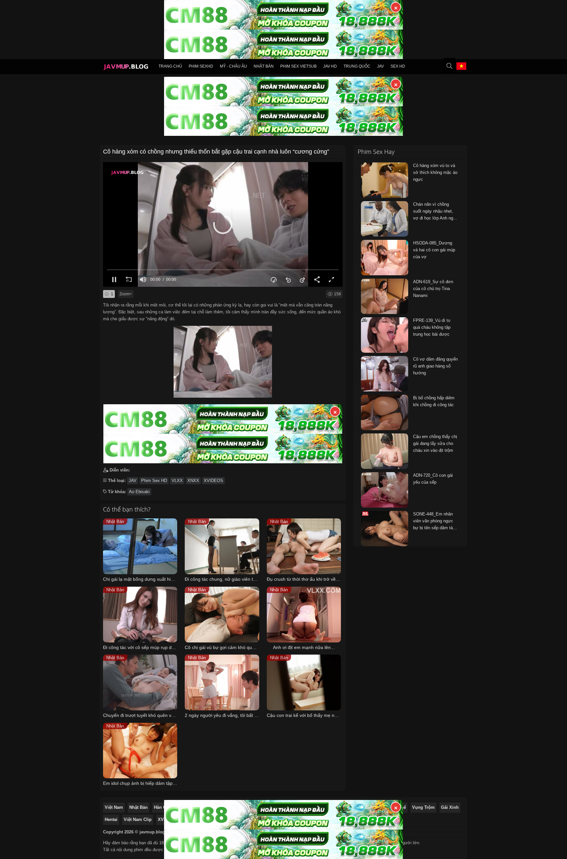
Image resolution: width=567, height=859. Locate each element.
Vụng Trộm (423, 807)
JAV (380, 66)
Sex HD (397, 66)
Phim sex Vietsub (298, 66)
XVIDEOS (213, 480)
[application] (223, 224)
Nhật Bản (264, 66)
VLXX (177, 480)
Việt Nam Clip (138, 819)
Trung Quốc (357, 66)
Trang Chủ (170, 66)
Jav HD (330, 66)
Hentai (111, 819)
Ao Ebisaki (139, 491)
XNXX (193, 480)
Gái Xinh (450, 807)
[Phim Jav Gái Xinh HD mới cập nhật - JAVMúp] (125, 67)
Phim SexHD (201, 66)
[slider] (223, 269)
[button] (222, 224)
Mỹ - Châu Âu (233, 66)
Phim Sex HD (154, 480)
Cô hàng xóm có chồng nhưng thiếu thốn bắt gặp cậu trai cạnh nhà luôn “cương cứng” (216, 151)
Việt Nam (114, 807)
